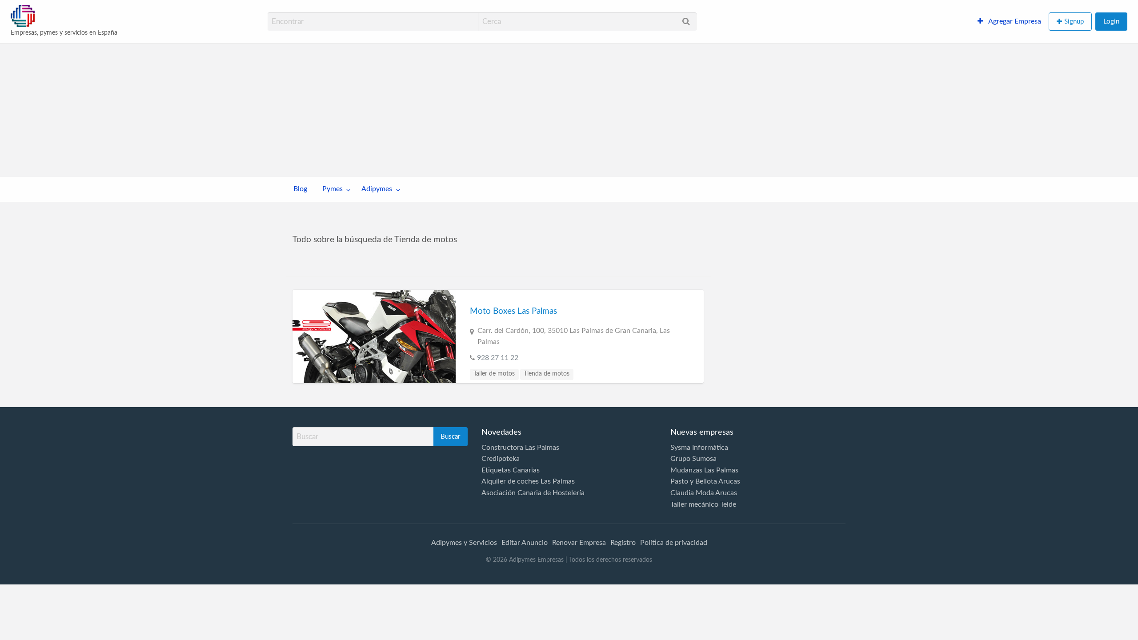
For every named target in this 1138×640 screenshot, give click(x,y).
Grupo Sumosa (693, 458)
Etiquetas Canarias (510, 470)
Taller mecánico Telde (703, 504)
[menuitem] (1009, 21)
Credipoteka (500, 458)
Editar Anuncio (524, 542)
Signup (1074, 21)
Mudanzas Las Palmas (704, 470)
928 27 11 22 (497, 357)
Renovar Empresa (579, 542)
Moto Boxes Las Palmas (513, 311)
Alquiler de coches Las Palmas (528, 481)
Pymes (332, 189)
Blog (300, 189)
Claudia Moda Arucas (703, 492)
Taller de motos (494, 374)
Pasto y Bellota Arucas (705, 481)
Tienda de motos (546, 374)
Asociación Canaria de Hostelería (533, 492)
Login (1111, 21)
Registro (623, 542)
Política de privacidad (673, 542)
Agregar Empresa (1014, 21)
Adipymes (376, 189)
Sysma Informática (699, 447)
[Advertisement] (569, 110)
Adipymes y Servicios (464, 542)
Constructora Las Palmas (520, 447)
